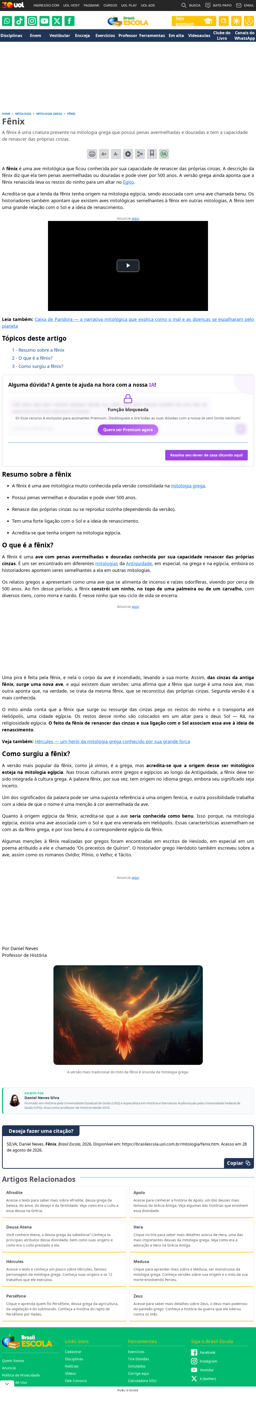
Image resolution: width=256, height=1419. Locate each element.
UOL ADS (148, 5)
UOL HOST (71, 5)
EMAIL (249, 5)
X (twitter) (208, 1378)
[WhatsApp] (7, 21)
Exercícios (136, 1351)
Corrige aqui (138, 1373)
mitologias (106, 563)
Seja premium (185, 21)
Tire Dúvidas (138, 1359)
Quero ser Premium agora (128, 429)
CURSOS (110, 5)
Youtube (207, 1370)
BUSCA (194, 5)
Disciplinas (74, 1359)
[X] (57, 21)
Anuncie (9, 1368)
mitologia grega (188, 486)
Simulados (137, 1366)
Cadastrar (73, 1351)
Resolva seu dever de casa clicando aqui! (206, 455)
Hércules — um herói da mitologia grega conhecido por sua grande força (112, 741)
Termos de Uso (14, 1382)
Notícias (71, 1366)
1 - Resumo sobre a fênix (38, 350)
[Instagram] (32, 21)
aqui (135, 218)
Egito (128, 182)
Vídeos (70, 1373)
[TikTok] (19, 21)
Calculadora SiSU (142, 1380)
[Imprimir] (92, 154)
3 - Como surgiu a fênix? (37, 366)
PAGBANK (92, 5)
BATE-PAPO (222, 5)
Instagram (208, 1361)
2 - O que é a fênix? (32, 358)
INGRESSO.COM (46, 5)
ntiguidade (140, 563)
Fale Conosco (76, 1380)
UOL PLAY (129, 5)
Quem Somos (13, 1360)
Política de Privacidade (21, 1375)
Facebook (207, 1352)
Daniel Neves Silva (41, 1097)
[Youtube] (45, 21)
